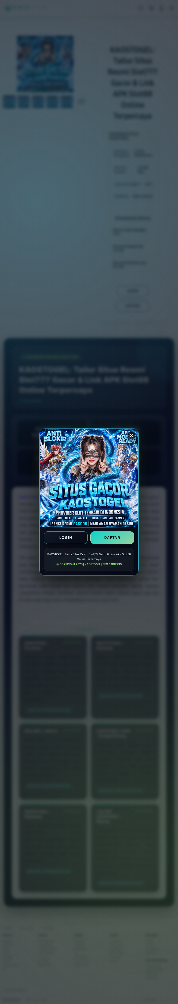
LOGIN (65, 538)
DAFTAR (112, 538)
